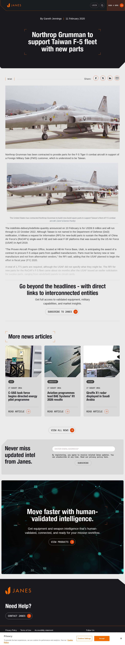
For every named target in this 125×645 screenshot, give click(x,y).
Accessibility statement (44, 630)
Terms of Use (25, 630)
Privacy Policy (11, 630)
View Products (59, 542)
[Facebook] (95, 78)
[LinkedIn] (110, 78)
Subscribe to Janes (60, 311)
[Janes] (14, 5)
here (106, 457)
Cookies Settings (84, 638)
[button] (102, 5)
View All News (59, 430)
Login (94, 5)
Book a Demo (113, 5)
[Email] (117, 78)
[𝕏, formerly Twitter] (102, 78)
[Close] (121, 638)
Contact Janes (16, 616)
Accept (101, 638)
